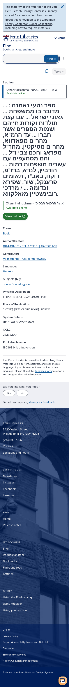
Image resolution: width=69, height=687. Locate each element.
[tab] (34, 91)
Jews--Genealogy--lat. (17, 284)
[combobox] (23, 59)
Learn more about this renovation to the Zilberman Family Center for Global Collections (30, 19)
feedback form (43, 371)
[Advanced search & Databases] (63, 58)
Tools (57, 71)
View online (13, 216)
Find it (51, 58)
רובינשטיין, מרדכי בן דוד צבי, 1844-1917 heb (30, 246)
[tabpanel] (34, 210)
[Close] (62, 6)
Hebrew (8, 271)
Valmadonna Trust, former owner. (24, 259)
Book (6, 233)
